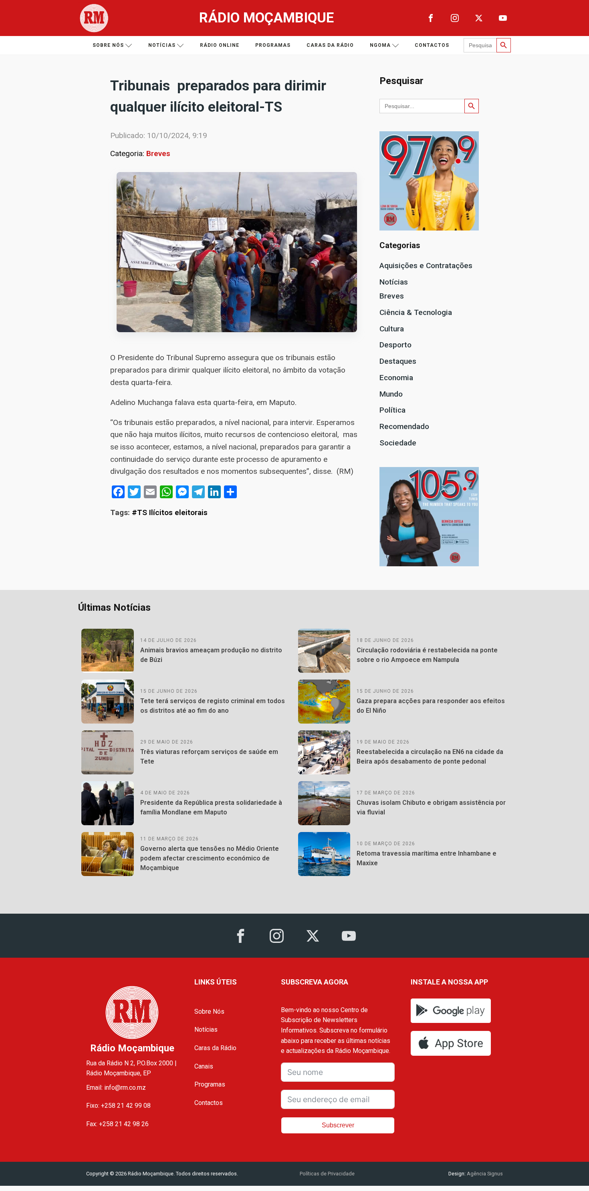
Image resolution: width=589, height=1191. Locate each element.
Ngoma (380, 45)
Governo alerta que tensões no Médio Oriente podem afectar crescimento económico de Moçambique (209, 858)
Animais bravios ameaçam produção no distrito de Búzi (211, 655)
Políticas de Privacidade (327, 1174)
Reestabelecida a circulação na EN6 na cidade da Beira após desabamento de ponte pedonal (430, 756)
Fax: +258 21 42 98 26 (117, 1124)
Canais (203, 1066)
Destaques (397, 361)
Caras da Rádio (330, 45)
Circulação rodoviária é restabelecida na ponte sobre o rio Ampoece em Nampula (427, 655)
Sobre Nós (209, 1011)
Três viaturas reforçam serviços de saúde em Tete (209, 756)
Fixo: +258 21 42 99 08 (118, 1105)
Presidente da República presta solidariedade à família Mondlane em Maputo (211, 807)
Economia (396, 377)
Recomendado (404, 426)
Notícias (161, 45)
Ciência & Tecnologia (415, 312)
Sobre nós (108, 45)
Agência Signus (484, 1174)
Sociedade (397, 442)
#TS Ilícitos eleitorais (170, 512)
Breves (158, 153)
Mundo (391, 394)
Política (392, 410)
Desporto (395, 344)
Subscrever (338, 1125)
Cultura (391, 328)
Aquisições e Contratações (425, 265)
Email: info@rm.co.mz (116, 1087)
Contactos (432, 45)
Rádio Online (219, 45)
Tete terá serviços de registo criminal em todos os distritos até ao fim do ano (212, 705)
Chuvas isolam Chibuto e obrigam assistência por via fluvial (431, 807)
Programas (272, 45)
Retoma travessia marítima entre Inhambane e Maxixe (426, 858)
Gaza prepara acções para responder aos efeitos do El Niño (431, 705)
